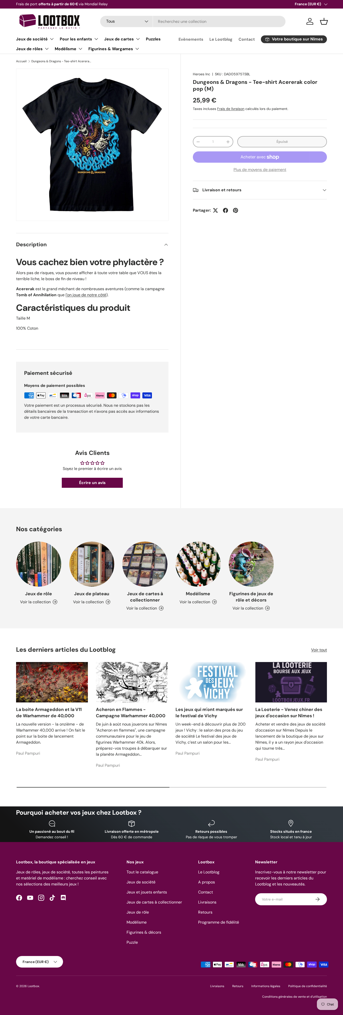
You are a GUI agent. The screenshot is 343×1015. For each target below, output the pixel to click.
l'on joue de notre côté (86, 294)
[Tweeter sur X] (215, 210)
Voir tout (319, 649)
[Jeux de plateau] (92, 564)
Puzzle (132, 942)
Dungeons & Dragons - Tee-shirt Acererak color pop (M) (61, 61)
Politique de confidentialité (307, 986)
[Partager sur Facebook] (225, 210)
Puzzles (153, 39)
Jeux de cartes (119, 39)
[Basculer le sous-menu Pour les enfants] (96, 39)
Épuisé (282, 141)
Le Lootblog (221, 39)
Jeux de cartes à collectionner (145, 597)
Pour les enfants (76, 39)
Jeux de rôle (38, 594)
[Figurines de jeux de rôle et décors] (251, 564)
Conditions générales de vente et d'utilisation (294, 997)
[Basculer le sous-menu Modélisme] (80, 49)
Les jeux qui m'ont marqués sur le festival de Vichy (209, 712)
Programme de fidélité (218, 922)
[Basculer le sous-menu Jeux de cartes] (138, 39)
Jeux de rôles (29, 48)
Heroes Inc (201, 74)
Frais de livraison (230, 108)
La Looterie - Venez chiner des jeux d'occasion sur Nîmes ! (288, 712)
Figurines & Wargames (110, 48)
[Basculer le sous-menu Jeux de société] (52, 39)
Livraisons (207, 902)
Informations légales (265, 986)
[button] (323, 21)
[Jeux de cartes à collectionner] (144, 564)
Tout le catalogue (142, 872)
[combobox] (193, 21)
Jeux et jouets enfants (147, 892)
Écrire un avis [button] (92, 482)
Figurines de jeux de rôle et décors (251, 597)
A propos (206, 882)
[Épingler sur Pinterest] (236, 210)
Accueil (21, 61)
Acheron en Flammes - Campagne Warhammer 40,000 (130, 712)
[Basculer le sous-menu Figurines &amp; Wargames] (137, 49)
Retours (205, 912)
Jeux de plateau (91, 594)
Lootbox (33, 986)
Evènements (191, 39)
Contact (247, 39)
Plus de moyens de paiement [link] (260, 169)
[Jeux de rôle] (38, 564)
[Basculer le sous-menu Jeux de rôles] (47, 49)
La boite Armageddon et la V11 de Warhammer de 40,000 (49, 712)
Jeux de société (32, 39)
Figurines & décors (144, 932)
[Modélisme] (198, 564)
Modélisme (65, 48)
